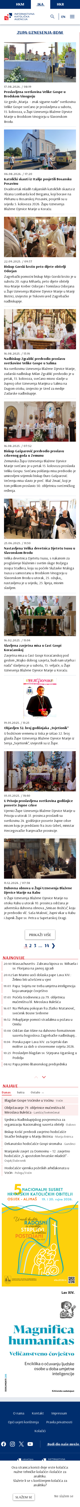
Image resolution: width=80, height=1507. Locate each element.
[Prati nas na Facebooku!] (3, 1444)
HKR (60, 4)
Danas (6, 1092)
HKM (20, 4)
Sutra (20, 1092)
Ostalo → (37, 1092)
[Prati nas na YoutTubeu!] (30, 1444)
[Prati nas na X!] (21, 1444)
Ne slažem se (63, 1496)
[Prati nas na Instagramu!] (12, 1444)
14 (46, 945)
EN (63, 16)
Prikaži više (40, 934)
